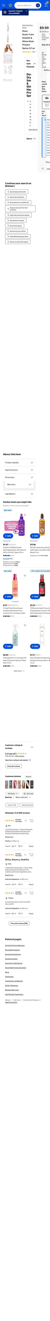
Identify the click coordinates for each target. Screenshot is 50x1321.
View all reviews (13, 766)
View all (28, 776)
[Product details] (31, 463)
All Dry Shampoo (11, 985)
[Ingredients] (31, 494)
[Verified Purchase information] (26, 821)
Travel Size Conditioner (14, 981)
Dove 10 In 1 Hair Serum (13, 963)
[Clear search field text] (34, 5)
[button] (28, 63)
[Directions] (31, 477)
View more (18, 671)
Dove (7, 972)
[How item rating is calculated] (30, 760)
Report (31, 846)
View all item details (36, 129)
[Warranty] (29, 484)
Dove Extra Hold (11, 959)
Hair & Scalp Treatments (14, 994)
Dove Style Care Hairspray (15, 945)
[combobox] (27, 5)
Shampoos (9, 977)
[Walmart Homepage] (10, 5)
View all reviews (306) (19, 923)
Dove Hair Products (12, 950)
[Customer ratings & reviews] (31, 746)
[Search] (38, 5)
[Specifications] (31, 470)
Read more (9, 837)
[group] (32, 51)
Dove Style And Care (13, 954)
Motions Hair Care (12, 990)
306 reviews (19, 756)
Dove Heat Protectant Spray (15, 968)
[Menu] (4, 5)
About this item (12, 454)
